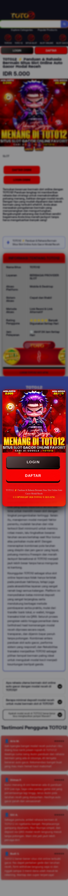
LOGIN (33, 462)
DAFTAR (33, 476)
